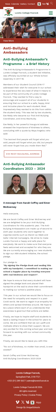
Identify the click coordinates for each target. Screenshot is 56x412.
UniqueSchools (33, 407)
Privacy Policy (20, 395)
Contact (31, 4)
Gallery (23, 4)
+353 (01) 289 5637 (16, 381)
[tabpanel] (28, 29)
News (7, 4)
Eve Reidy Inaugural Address (22, 154)
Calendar (15, 4)
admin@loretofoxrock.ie (38, 381)
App (38, 402)
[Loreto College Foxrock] (8, 12)
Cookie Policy (35, 395)
